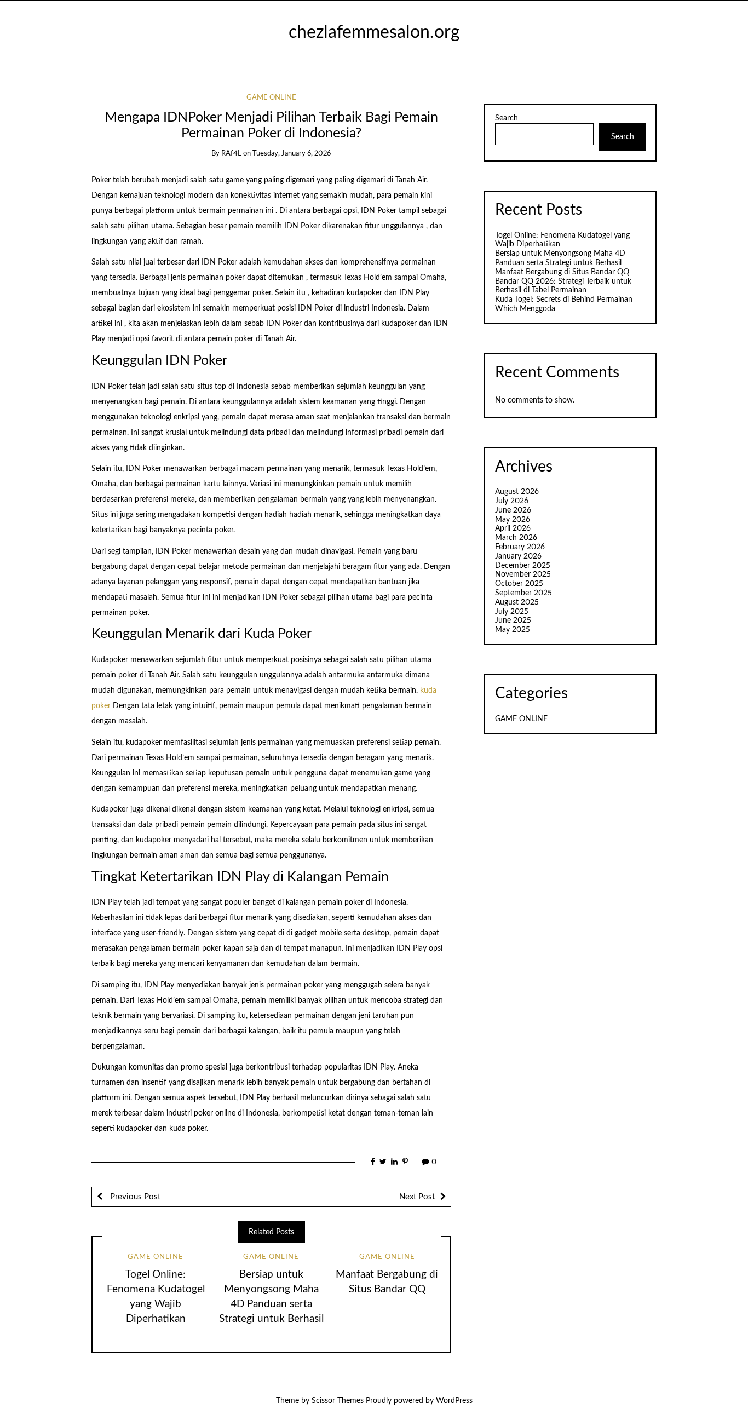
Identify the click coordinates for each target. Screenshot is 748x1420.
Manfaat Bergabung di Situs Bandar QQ (562, 272)
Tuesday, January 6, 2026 (291, 153)
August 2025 (517, 602)
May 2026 (512, 520)
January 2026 (518, 556)
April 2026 (513, 528)
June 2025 (513, 620)
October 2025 (519, 584)
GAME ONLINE (271, 97)
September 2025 (523, 593)
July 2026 (511, 501)
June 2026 (513, 510)
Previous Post (134, 1197)
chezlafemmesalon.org (374, 32)
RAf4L (231, 153)
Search (506, 118)
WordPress (454, 1401)
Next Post (417, 1197)
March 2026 (516, 538)
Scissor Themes (338, 1401)
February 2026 (520, 547)
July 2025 (511, 612)
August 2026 (517, 492)
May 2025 (512, 630)
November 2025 (523, 574)
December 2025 (522, 566)
